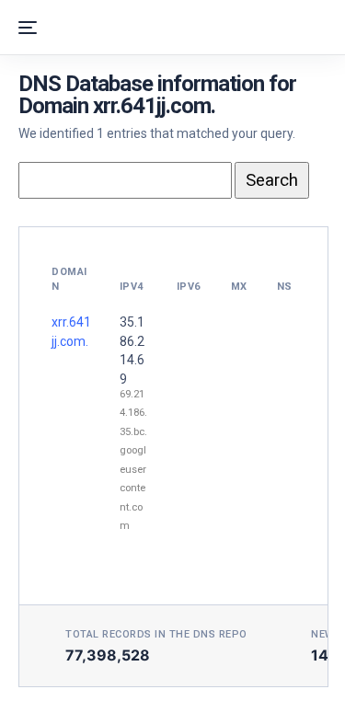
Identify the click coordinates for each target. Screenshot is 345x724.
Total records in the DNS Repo (156, 634)
